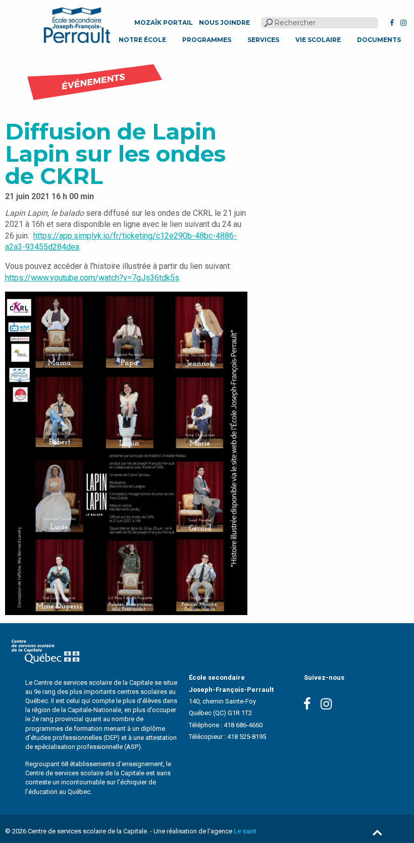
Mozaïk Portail (163, 22)
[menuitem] (142, 40)
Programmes (206, 39)
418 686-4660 (243, 725)
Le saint (245, 831)
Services (263, 39)
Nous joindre (224, 22)
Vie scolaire (318, 39)
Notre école (142, 39)
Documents (379, 39)
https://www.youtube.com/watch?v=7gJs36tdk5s (92, 278)
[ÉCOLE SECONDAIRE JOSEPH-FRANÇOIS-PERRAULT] (77, 25)
